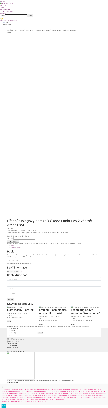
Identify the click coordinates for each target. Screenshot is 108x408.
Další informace (16, 247)
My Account (14, 328)
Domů (9, 30)
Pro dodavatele (5, 9)
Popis (12, 245)
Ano (20, 271)
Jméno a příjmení (13, 279)
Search (13, 330)
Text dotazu (12, 293)
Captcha (11, 304)
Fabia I (21, 30)
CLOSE (4, 405)
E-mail (10, 284)
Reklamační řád (12, 343)
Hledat (30, 16)
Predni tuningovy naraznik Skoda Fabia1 (68, 243)
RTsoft (17, 347)
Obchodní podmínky (6, 11)
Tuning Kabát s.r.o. (18, 339)
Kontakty (3, 13)
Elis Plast (51, 243)
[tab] (56, 246)
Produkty (3, 5)
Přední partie (29, 30)
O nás (2, 7)
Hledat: (2, 16)
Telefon (11, 288)
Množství (10, 238)
